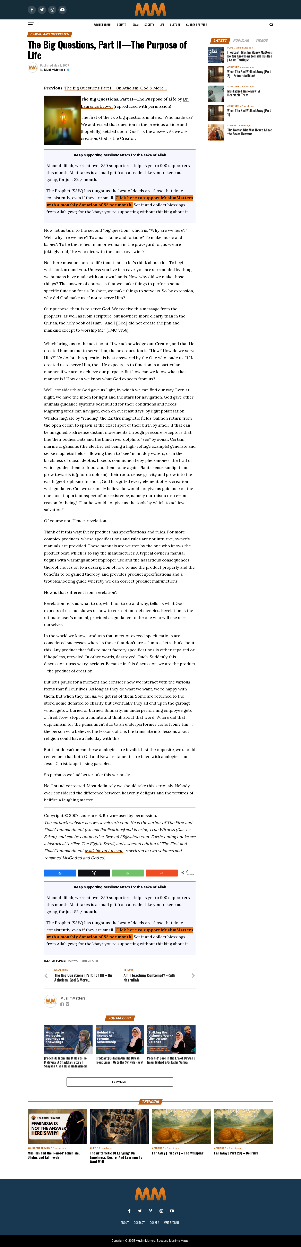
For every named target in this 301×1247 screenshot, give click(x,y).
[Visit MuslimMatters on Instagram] (161, 1211)
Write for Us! (102, 24)
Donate (121, 24)
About (125, 1222)
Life (162, 24)
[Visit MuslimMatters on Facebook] (129, 1211)
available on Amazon (104, 850)
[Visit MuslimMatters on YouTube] (172, 1211)
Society (149, 24)
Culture (175, 24)
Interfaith (90, 961)
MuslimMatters (54, 69)
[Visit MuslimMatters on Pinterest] (150, 1211)
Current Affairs (196, 24)
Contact (139, 1222)
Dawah (74, 961)
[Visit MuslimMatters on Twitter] (140, 1211)
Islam (135, 24)
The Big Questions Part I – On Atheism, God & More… (115, 87)
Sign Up (240, 279)
